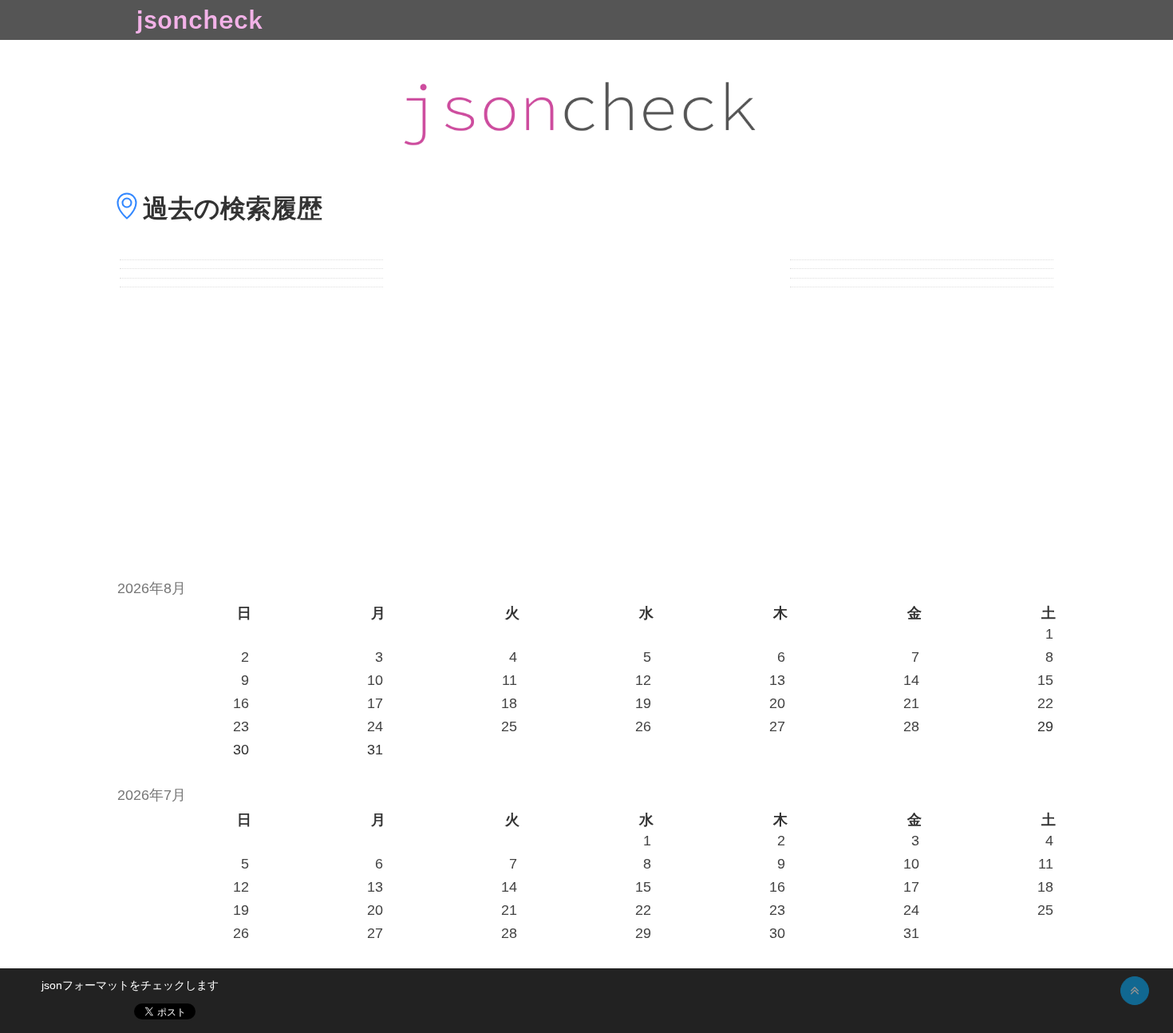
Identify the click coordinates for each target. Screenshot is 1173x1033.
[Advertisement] (586, 424)
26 (643, 726)
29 (643, 933)
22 (1045, 703)
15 (1045, 680)
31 (911, 933)
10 (375, 680)
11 (509, 680)
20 (777, 703)
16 (241, 703)
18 (509, 703)
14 (911, 680)
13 (777, 680)
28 (911, 726)
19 (643, 703)
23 (241, 726)
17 (375, 703)
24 (375, 726)
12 (643, 680)
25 (509, 726)
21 (911, 703)
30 (777, 933)
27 (777, 726)
